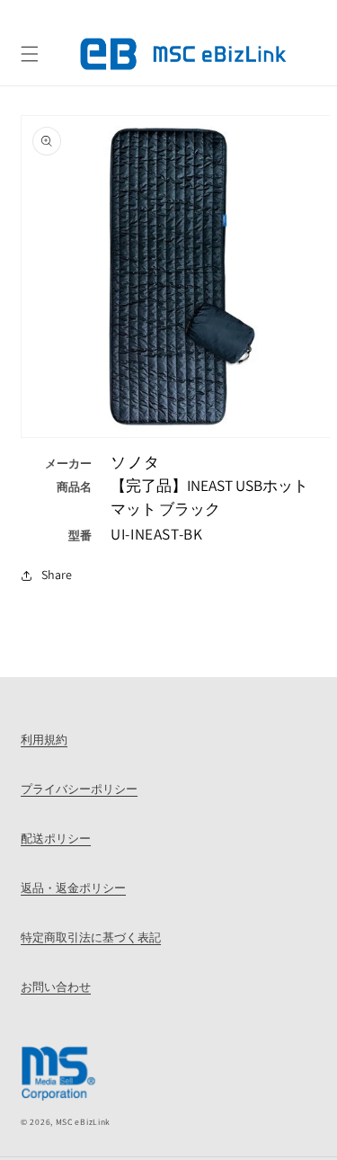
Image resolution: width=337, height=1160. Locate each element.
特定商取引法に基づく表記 (91, 937)
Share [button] (56, 575)
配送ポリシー (56, 838)
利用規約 (44, 739)
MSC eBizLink (83, 1122)
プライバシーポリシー (79, 789)
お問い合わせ (56, 986)
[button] (29, 54)
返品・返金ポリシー (73, 887)
